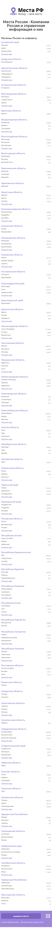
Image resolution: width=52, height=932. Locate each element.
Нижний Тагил (6, 735)
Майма (4, 541)
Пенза (3, 471)
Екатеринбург (6, 732)
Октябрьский (6, 494)
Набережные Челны (9, 637)
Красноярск (5, 303)
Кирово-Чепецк (7, 260)
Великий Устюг (7, 162)
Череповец (5, 156)
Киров (3, 257)
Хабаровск (5, 849)
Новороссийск (6, 292)
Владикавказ (6, 232)
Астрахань (5, 88)
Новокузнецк (6, 244)
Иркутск (4, 195)
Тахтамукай (5, 128)
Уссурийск (5, 507)
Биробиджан (6, 277)
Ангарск (4, 201)
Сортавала (5, 592)
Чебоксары (5, 882)
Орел (3, 462)
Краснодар (5, 286)
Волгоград (5, 139)
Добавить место (21, 916)
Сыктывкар (5, 606)
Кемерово (5, 241)
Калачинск (5, 436)
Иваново (4, 186)
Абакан (4, 651)
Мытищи (4, 352)
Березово (5, 177)
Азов (3, 674)
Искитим (4, 419)
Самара (4, 694)
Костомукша (6, 595)
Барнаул (4, 45)
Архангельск (6, 71)
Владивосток (6, 504)
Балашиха (5, 349)
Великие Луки (6, 524)
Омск (3, 430)
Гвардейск (5, 215)
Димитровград (7, 837)
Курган (3, 312)
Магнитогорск (6, 869)
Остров (4, 527)
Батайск (4, 671)
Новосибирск (6, 413)
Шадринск (5, 318)
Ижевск (4, 817)
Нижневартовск (7, 806)
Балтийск (5, 218)
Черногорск (5, 657)
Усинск (4, 612)
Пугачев (4, 712)
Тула (3, 791)
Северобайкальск (8, 578)
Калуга (3, 229)
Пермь (3, 488)
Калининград (6, 212)
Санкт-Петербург (7, 329)
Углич (3, 903)
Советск (4, 263)
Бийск (3, 48)
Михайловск (6, 755)
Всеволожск (6, 335)
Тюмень (4, 800)
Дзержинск (5, 385)
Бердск (4, 416)
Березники (5, 491)
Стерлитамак (6, 558)
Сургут (3, 803)
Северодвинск (6, 74)
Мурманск (5, 363)
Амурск (4, 855)
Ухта (3, 609)
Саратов (4, 706)
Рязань (4, 685)
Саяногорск (5, 654)
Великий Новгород (8, 738)
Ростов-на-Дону (7, 668)
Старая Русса (6, 399)
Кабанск (4, 575)
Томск (3, 774)
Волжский (5, 142)
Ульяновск (5, 834)
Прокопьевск (6, 247)
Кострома (5, 274)
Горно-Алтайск (7, 538)
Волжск (4, 625)
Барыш (4, 840)
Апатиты (4, 366)
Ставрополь (6, 748)
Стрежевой (5, 780)
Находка (4, 510)
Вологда (4, 159)
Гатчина (4, 332)
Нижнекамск (6, 640)
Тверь (3, 765)
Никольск (5, 477)
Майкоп (4, 125)
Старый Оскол (6, 100)
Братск (4, 198)
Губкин (4, 103)
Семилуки (5, 174)
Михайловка (6, 145)
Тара (3, 433)
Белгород (5, 96)
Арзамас (4, 382)
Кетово (4, 315)
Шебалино (5, 544)
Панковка (5, 402)
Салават (4, 561)
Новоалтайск (6, 51)
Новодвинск (6, 77)
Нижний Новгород (8, 379)
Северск (4, 777)
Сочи (3, 289)
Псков (3, 521)
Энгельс (4, 709)
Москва (4, 346)
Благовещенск (6, 62)
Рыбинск (4, 900)
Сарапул (4, 823)
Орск (3, 450)
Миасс (3, 872)
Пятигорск (5, 751)
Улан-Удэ (4, 572)
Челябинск (5, 866)
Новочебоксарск (7, 888)
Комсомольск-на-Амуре (10, 852)
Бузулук (4, 453)
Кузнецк (4, 474)
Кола (3, 369)
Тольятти (4, 697)
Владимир (5, 122)
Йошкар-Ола (6, 622)
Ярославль (5, 897)
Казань (4, 634)
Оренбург (5, 447)
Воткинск (5, 820)
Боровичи (5, 396)
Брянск (4, 113)
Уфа (2, 555)
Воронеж (4, 171)
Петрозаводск (6, 589)
